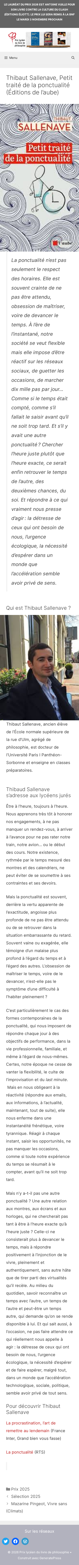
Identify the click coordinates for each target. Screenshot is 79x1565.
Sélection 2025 (25, 1496)
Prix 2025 (20, 1489)
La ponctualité (20, 1452)
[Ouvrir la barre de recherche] (73, 58)
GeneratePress (50, 1558)
